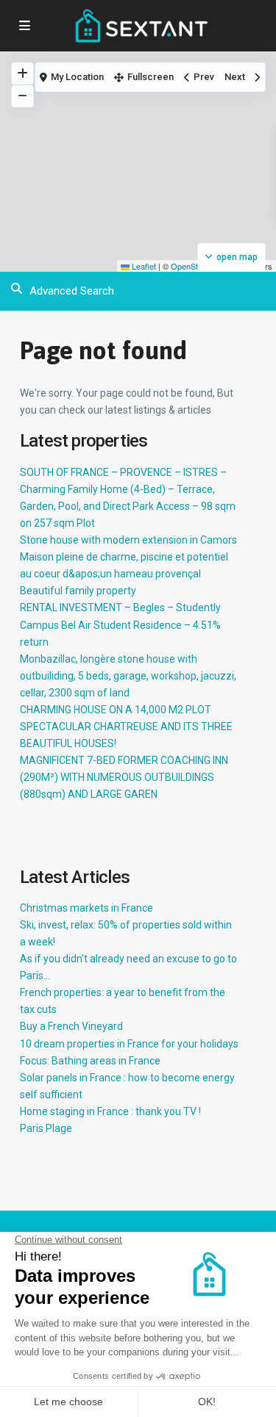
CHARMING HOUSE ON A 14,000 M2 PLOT (115, 709)
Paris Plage (46, 1128)
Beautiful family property (78, 590)
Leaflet (143, 266)
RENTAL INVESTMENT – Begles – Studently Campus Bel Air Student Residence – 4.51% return (120, 624)
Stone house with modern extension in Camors (128, 540)
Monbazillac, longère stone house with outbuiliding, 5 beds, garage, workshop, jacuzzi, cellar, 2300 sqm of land (128, 676)
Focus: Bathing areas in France (90, 1061)
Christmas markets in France (86, 908)
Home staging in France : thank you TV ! (110, 1111)
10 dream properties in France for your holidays (129, 1044)
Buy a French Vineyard (71, 1026)
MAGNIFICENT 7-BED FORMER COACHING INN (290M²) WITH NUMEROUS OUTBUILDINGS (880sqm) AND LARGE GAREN (124, 777)
